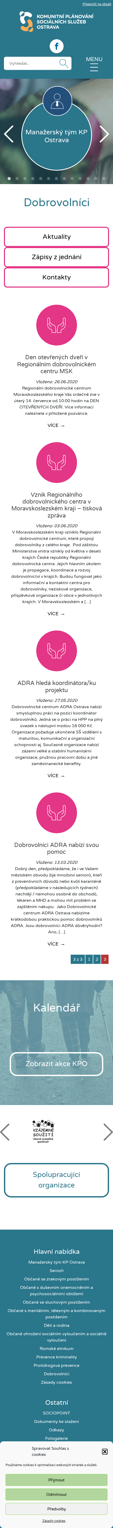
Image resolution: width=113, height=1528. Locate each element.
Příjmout (56, 1480)
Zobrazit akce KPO (56, 1063)
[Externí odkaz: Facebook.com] (56, 46)
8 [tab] (64, 178)
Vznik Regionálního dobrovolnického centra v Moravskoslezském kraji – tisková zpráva (56, 505)
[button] (104, 1451)
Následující (104, 133)
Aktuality (57, 237)
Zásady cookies (53, 1521)
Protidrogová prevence (56, 1365)
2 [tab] (17, 178)
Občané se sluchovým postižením (56, 1302)
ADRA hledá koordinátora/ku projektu (56, 686)
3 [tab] (25, 178)
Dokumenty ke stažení (56, 1421)
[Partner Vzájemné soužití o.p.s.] (56, 1131)
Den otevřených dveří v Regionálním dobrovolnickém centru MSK (56, 364)
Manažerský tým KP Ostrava (56, 1262)
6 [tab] (48, 178)
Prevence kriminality (56, 1357)
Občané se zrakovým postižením (56, 1279)
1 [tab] (9, 178)
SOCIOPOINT (56, 1413)
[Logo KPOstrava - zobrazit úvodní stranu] (56, 21)
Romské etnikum (57, 1348)
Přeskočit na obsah (97, 4)
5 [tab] (40, 178)
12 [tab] (96, 178)
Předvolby (56, 1509)
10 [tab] (80, 178)
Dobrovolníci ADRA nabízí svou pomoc (56, 848)
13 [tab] (103, 178)
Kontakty (56, 277)
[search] (37, 63)
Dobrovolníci (56, 1374)
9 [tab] (72, 178)
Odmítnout (56, 1494)
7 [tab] (56, 178)
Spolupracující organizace (56, 1180)
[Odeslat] (63, 63)
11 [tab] (88, 178)
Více (56, 425)
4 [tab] (32, 178)
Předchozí (8, 133)
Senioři (57, 1270)
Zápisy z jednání (56, 257)
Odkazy (56, 1430)
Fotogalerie (56, 1438)
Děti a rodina (56, 1325)
